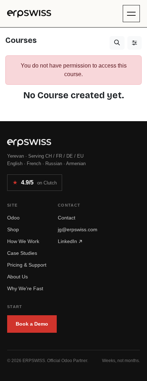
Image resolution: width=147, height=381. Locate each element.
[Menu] (131, 13)
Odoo (13, 218)
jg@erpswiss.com (77, 229)
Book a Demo (32, 324)
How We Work (23, 241)
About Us (17, 276)
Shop (13, 229)
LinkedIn (68, 241)
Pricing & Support (26, 265)
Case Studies (22, 253)
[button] (117, 43)
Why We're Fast (25, 288)
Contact (66, 218)
